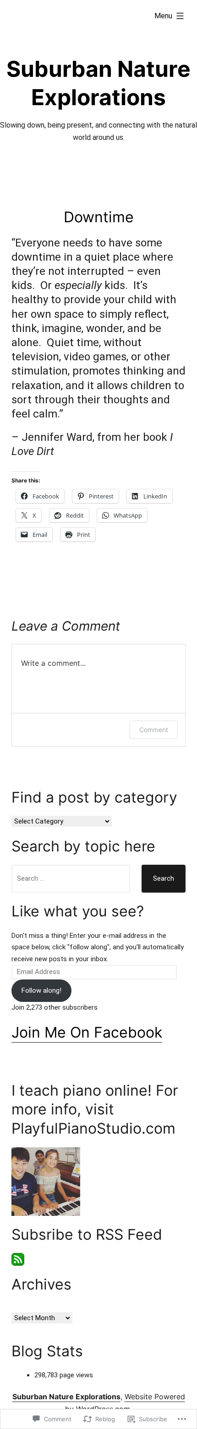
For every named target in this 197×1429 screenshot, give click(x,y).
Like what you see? (77, 911)
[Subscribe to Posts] (17, 1259)
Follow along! (41, 990)
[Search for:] (70, 879)
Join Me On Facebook (86, 1032)
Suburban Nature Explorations (66, 1396)
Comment (153, 729)
